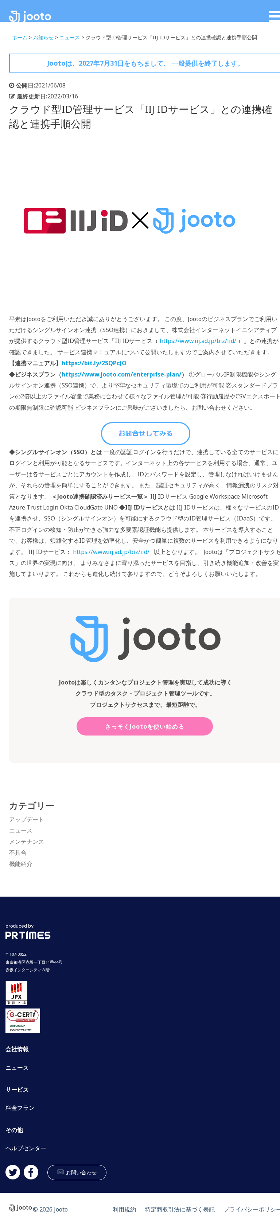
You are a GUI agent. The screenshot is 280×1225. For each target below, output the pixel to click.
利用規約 (124, 1209)
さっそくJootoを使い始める (144, 726)
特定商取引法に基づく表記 (180, 1209)
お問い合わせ (81, 1172)
